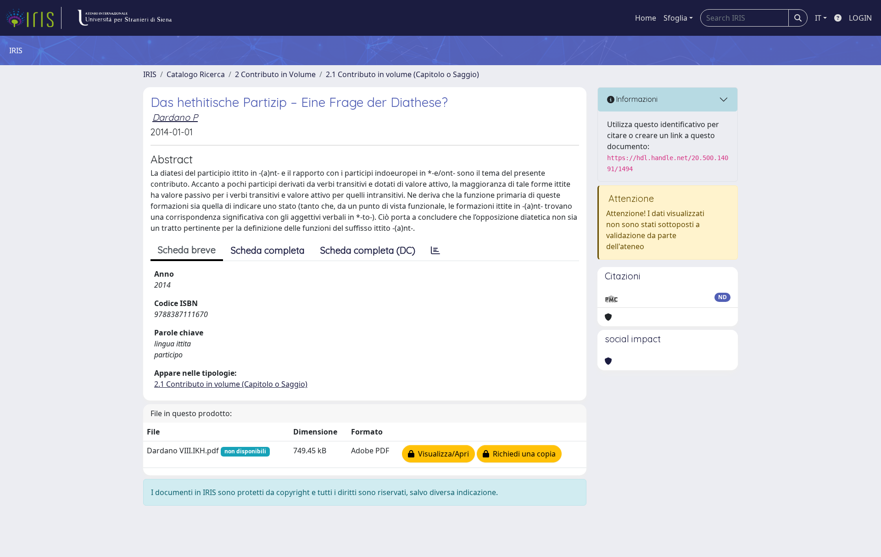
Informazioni (636, 99)
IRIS (149, 74)
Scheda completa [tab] (268, 250)
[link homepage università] (124, 18)
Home (645, 18)
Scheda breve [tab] (187, 250)
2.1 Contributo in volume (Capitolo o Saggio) (402, 74)
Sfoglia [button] (675, 18)
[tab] (435, 250)
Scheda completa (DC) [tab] (367, 250)
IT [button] (818, 18)
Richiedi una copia (522, 454)
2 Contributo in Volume (275, 74)
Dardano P (175, 117)
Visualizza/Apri (441, 454)
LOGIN (860, 18)
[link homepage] (33, 18)
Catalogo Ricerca (196, 74)
